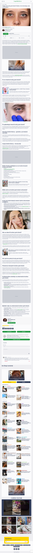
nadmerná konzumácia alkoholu (9, 169)
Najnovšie (23, 382)
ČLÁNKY (8, 419)
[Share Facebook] (3, 328)
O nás (4, 545)
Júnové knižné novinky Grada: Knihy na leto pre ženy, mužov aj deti (25, 481)
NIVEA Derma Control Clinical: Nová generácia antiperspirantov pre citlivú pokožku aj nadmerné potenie (25, 431)
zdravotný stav (14, 273)
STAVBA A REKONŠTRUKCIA (11, 453)
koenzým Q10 (5, 244)
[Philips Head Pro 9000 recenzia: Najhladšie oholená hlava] (24, 521)
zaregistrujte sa (22, 336)
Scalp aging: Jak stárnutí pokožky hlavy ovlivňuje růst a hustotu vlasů (11, 413)
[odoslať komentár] (28, 353)
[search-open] (4, 1)
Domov (3, 4)
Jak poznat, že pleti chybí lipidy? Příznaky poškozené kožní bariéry (25, 414)
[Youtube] (16, 549)
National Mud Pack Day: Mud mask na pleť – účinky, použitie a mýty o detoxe (25, 405)
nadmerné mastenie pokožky (22, 43)
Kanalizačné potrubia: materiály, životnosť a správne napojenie (10, 463)
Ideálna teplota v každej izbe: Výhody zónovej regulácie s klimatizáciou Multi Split (25, 464)
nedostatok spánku (5, 148)
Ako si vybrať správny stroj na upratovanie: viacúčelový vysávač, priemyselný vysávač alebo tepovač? (26, 447)
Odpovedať (6, 361)
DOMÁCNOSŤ (9, 444)
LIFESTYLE (9, 386)
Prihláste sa (8, 334)
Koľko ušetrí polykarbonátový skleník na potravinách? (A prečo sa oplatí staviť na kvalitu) (26, 439)
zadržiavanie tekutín (25, 206)
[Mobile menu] (31, 1)
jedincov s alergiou (5, 193)
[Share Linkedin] (11, 328)
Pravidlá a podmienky (18, 545)
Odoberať (26, 541)
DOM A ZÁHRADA (24, 437)
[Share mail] (13, 328)
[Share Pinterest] (9, 328)
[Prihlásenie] (2, 1)
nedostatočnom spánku (18, 75)
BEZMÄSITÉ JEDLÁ (24, 470)
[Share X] (7, 328)
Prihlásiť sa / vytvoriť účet (16, 339)
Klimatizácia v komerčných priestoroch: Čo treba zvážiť (25, 455)
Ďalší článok (23, 331)
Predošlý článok (9, 331)
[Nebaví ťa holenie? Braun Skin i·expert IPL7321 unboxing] (9, 530)
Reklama (12, 545)
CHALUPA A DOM (10, 461)
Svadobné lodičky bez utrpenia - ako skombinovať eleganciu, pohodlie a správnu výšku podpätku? (25, 397)
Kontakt (8, 545)
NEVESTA (22, 395)
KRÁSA (22, 403)
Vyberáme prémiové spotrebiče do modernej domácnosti (11, 472)
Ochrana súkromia (27, 545)
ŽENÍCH (8, 394)
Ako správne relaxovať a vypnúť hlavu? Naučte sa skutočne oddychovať (25, 388)
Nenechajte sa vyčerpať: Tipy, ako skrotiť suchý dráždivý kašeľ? (11, 421)
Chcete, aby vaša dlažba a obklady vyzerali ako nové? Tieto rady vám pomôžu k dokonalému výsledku (11, 447)
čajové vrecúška (20, 309)
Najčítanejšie (9, 382)
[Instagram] (14, 549)
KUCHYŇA (9, 469)
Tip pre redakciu (16, 546)
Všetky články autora (11, 322)
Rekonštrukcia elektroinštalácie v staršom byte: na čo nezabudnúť (11, 455)
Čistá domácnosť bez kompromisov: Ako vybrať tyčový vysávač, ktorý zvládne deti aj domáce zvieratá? (11, 481)
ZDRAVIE (6, 4)
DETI (8, 436)
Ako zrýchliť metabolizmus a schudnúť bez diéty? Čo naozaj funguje (11, 405)
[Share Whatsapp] (5, 328)
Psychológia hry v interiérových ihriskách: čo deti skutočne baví (11, 438)
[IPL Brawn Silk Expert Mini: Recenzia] (24, 530)
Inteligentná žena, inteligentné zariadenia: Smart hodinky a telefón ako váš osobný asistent (26, 422)
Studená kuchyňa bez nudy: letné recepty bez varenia (25, 472)
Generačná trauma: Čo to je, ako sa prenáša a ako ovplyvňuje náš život (11, 388)
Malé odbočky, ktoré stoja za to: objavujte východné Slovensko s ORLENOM (11, 430)
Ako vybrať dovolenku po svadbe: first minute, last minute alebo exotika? (11, 396)
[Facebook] (18, 549)
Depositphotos (6, 121)
